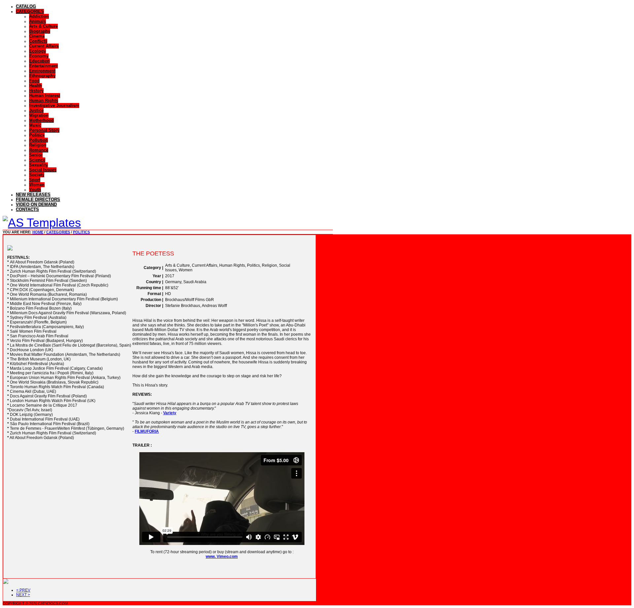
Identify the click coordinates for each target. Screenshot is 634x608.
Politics (37, 135)
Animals (37, 21)
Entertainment (43, 65)
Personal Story (44, 130)
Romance (38, 150)
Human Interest (44, 95)
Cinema (37, 36)
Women (37, 184)
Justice (36, 110)
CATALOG (26, 6)
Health (35, 85)
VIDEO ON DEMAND (36, 204)
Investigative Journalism (54, 105)
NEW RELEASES (33, 194)
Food (34, 80)
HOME (37, 232)
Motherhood (41, 120)
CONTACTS (27, 209)
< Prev (23, 590)
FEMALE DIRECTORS (38, 199)
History (36, 90)
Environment (42, 70)
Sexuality (38, 164)
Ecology (37, 51)
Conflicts (38, 41)
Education (39, 60)
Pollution (38, 140)
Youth (35, 189)
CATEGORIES (30, 11)
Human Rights (43, 100)
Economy (39, 55)
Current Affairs (44, 46)
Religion (37, 145)
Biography (39, 31)
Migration (39, 115)
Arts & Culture (43, 26)
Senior (36, 154)
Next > (23, 594)
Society (36, 174)
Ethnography (42, 75)
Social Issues (42, 169)
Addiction (39, 16)
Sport (34, 179)
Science (37, 159)
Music (35, 125)
